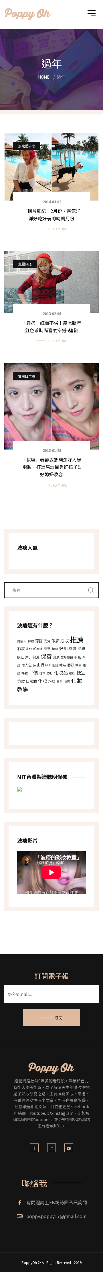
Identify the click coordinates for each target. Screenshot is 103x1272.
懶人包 (26, 664)
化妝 (42, 680)
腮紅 (20, 657)
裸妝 (24, 673)
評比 (28, 657)
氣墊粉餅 (67, 657)
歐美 (78, 665)
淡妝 (29, 649)
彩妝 (21, 648)
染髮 (55, 665)
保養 (46, 656)
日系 (59, 681)
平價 (33, 672)
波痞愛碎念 (26, 145)
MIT (48, 665)
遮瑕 (77, 657)
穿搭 (39, 640)
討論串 (22, 641)
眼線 (72, 673)
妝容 (67, 681)
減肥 (56, 657)
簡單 (81, 648)
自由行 (38, 665)
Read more (57, 228)
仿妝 (21, 681)
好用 (63, 648)
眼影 (55, 640)
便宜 (81, 672)
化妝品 (61, 672)
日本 (42, 673)
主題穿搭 (25, 263)
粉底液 (38, 649)
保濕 (36, 657)
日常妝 (31, 681)
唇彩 (70, 664)
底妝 (64, 640)
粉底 (51, 681)
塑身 (50, 673)
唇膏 (72, 648)
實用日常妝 (26, 376)
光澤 (47, 640)
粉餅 (31, 641)
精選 (55, 649)
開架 (47, 648)
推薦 (77, 639)
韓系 (62, 664)
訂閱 (58, 1017)
